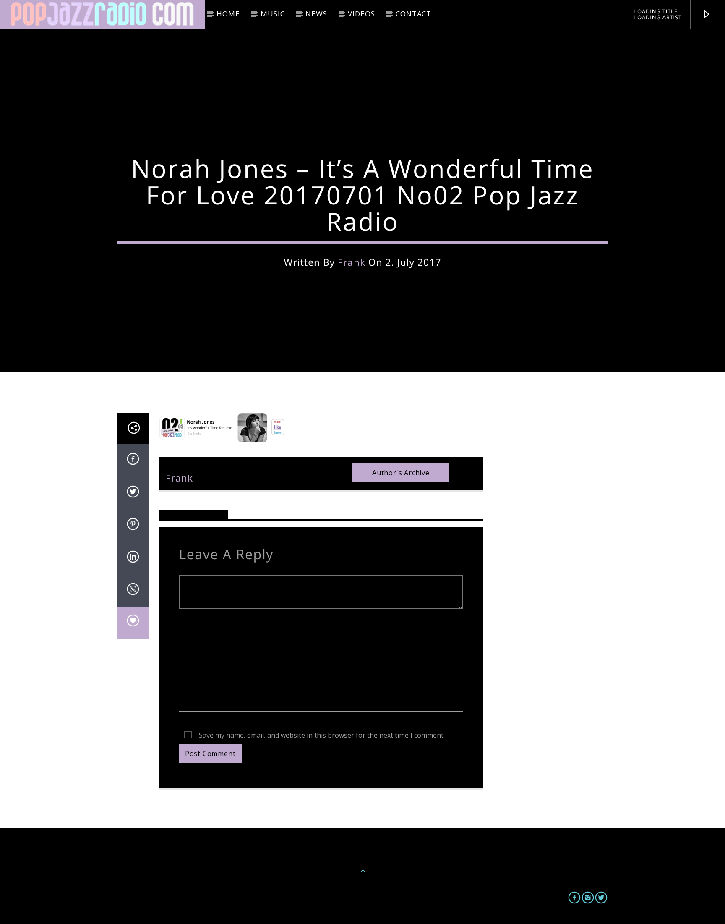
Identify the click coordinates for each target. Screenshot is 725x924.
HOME (228, 13)
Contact (413, 13)
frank (351, 262)
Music (272, 13)
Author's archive (401, 472)
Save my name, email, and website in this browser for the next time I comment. (322, 735)
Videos (361, 13)
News (316, 13)
